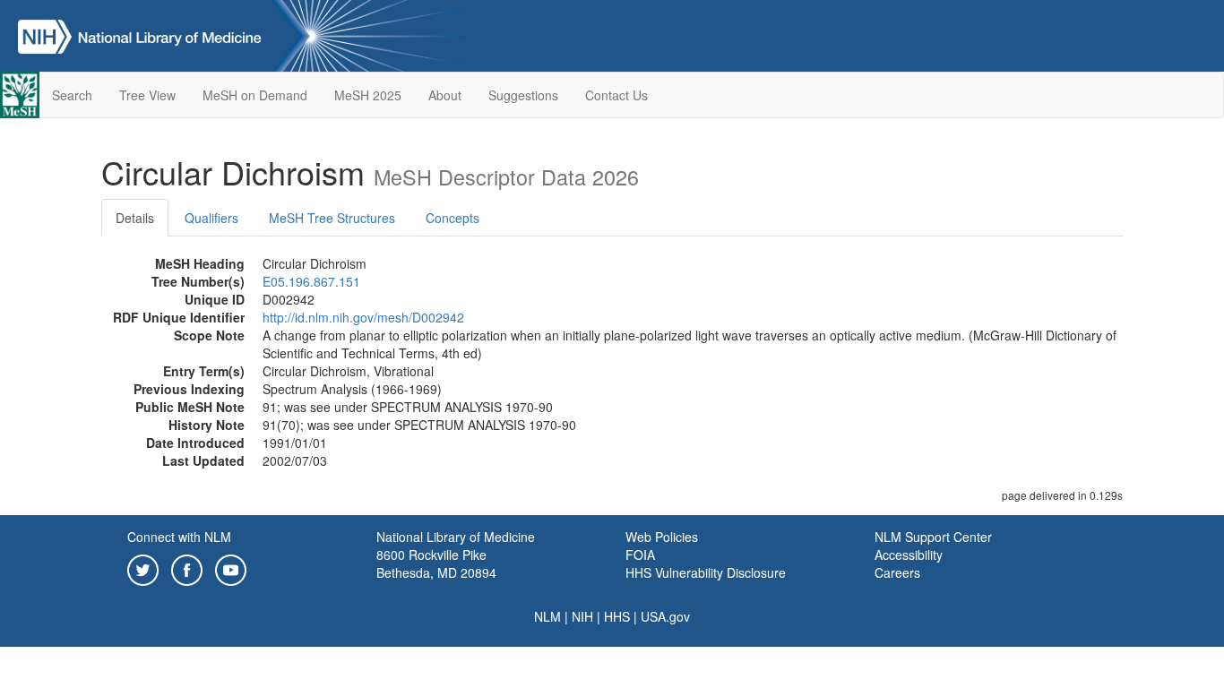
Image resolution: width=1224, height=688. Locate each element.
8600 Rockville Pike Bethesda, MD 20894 (436, 563)
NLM (547, 616)
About (444, 95)
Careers (897, 572)
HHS (617, 616)
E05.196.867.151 (311, 281)
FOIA (640, 554)
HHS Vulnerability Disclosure (705, 572)
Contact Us (616, 95)
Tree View (147, 95)
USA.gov (665, 616)
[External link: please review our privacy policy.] (143, 568)
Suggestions (523, 95)
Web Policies (661, 537)
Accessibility (909, 554)
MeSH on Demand (255, 95)
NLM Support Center (933, 537)
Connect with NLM (179, 537)
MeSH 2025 (367, 95)
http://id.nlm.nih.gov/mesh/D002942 (363, 317)
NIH (582, 616)
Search (72, 95)
